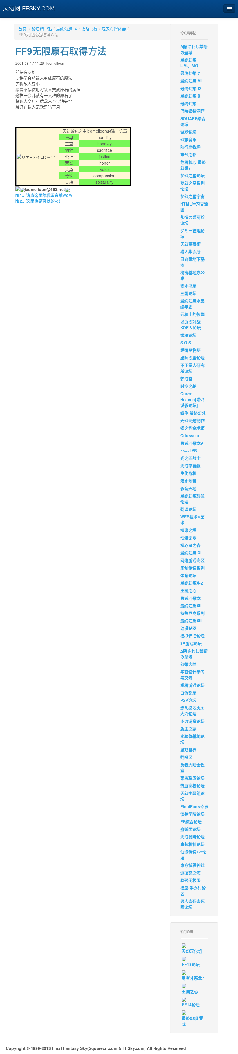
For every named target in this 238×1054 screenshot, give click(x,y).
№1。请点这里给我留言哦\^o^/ (43, 195)
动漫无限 (188, 537)
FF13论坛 (191, 964)
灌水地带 (188, 481)
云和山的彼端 (192, 314)
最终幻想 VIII (192, 81)
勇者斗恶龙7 (193, 978)
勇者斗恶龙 (190, 598)
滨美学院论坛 (192, 814)
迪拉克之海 (190, 872)
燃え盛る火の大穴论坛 (192, 710)
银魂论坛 (188, 335)
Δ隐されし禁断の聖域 (194, 49)
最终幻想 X (190, 96)
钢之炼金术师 (192, 428)
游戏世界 (188, 749)
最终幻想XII (190, 605)
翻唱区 (186, 757)
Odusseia (189, 435)
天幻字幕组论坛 (192, 796)
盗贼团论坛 (190, 829)
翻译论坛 (188, 509)
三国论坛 (188, 293)
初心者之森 (190, 545)
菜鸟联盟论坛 (192, 778)
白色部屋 (188, 693)
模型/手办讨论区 (193, 890)
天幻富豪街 (190, 244)
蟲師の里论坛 (192, 358)
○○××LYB (188, 450)
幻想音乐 (188, 139)
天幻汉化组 (192, 951)
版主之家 (188, 729)
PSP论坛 (188, 700)
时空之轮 (188, 386)
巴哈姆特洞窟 (192, 111)
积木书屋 (188, 286)
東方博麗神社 (192, 865)
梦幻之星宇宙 (192, 196)
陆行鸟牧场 (190, 147)
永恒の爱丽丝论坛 (192, 220)
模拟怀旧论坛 (192, 636)
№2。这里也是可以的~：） (39, 201)
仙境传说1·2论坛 (193, 854)
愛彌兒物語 (190, 350)
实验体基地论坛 (192, 739)
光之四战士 (190, 458)
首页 (22, 29)
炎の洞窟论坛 (192, 721)
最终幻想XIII (191, 621)
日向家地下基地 (192, 262)
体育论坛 (188, 575)
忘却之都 (188, 154)
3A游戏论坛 (191, 643)
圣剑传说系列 (192, 568)
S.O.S (185, 342)
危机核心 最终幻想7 (193, 165)
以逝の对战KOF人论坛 (190, 324)
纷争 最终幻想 (193, 413)
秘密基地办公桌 (192, 275)
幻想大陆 (188, 664)
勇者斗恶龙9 (191, 443)
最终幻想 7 (190, 73)
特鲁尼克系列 (192, 613)
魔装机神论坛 (192, 844)
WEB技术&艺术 (192, 519)
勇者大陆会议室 (192, 767)
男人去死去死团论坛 (192, 904)
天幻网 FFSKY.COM (29, 8)
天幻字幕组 (190, 466)
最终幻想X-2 (191, 583)
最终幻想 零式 (192, 1021)
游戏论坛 (188, 132)
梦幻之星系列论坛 (192, 186)
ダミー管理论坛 (192, 233)
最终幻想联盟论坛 (192, 499)
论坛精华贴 (42, 29)
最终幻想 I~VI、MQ (189, 63)
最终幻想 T (190, 103)
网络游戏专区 (192, 560)
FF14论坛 (191, 1005)
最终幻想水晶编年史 (192, 303)
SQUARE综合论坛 (192, 121)
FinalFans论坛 (194, 806)
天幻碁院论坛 (192, 836)
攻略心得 (89, 29)
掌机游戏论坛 (192, 685)
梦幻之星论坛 (192, 175)
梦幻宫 (186, 378)
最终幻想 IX (66, 29)
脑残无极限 (190, 880)
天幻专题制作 (192, 420)
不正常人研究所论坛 (192, 368)
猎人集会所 (190, 251)
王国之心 (188, 590)
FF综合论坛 (191, 821)
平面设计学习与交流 (192, 674)
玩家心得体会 (114, 29)
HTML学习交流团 (194, 206)
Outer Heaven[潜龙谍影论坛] (192, 399)
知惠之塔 (188, 530)
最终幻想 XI (190, 553)
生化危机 (188, 473)
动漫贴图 (188, 628)
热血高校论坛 (192, 785)
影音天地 (188, 488)
